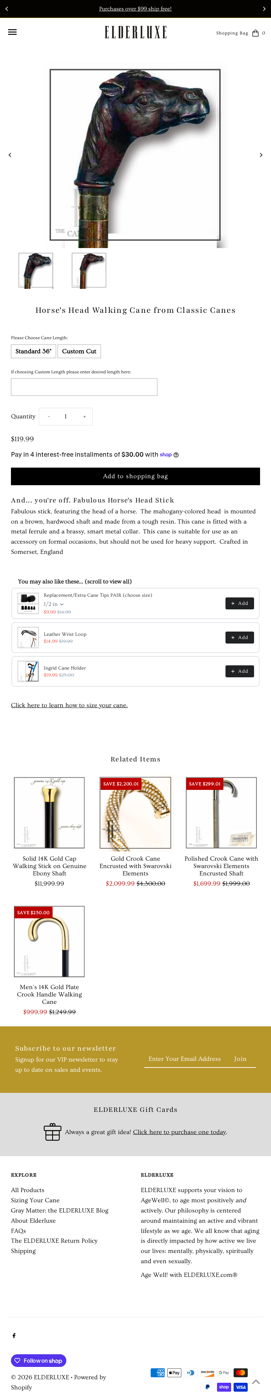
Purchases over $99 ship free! (135, 9)
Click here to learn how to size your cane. (69, 705)
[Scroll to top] (256, 1381)
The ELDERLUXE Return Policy (54, 1240)
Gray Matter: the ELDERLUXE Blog (59, 1210)
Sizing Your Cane (35, 1200)
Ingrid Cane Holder (65, 668)
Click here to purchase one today (179, 1132)
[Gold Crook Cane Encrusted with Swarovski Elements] (135, 812)
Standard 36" (34, 351)
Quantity (23, 416)
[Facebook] (13, 1337)
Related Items (135, 759)
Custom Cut (79, 351)
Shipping (23, 1251)
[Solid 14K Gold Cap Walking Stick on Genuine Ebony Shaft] (49, 812)
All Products (27, 1190)
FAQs (18, 1231)
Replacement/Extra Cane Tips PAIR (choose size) (98, 595)
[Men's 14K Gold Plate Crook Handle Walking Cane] (49, 941)
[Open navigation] (53, 32)
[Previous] (7, 9)
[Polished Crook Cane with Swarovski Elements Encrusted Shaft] (221, 812)
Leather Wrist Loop (65, 634)
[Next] (264, 9)
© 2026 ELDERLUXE (41, 1377)
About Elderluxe (33, 1220)
